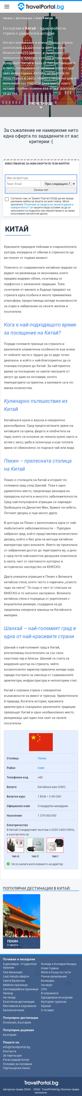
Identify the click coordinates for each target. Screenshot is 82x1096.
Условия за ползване (17, 1064)
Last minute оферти (16, 976)
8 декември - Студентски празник (20, 965)
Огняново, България (17, 1022)
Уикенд (8, 993)
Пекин (42, 758)
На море (46, 985)
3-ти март (47, 1010)
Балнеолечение (13, 1010)
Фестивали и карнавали (19, 1006)
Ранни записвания (54, 976)
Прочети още (41, 104)
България (9, 1034)
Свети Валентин (14, 980)
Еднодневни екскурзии (57, 997)
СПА (44, 989)
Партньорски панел (16, 1068)
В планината (49, 993)
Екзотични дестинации (18, 1001)
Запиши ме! (41, 189)
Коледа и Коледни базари (58, 964)
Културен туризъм (53, 1001)
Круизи (46, 1006)
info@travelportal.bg (16, 1047)
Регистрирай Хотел (16, 1059)
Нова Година (50, 968)
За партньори (12, 1055)
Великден (47, 980)
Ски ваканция (12, 972)
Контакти (9, 1051)
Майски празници (15, 985)
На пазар (9, 997)
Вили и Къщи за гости (56, 972)
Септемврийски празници (20, 989)
